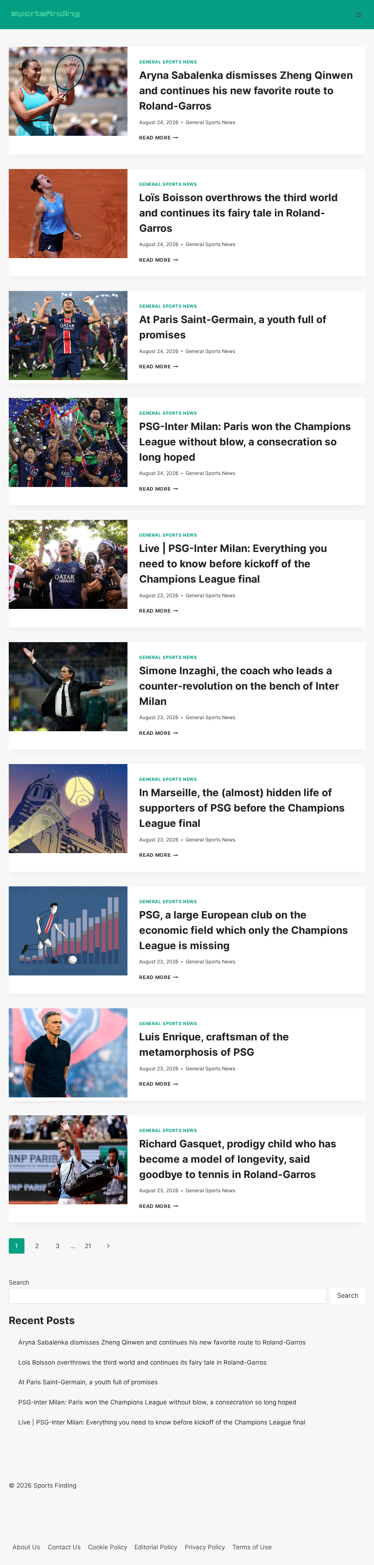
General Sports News (168, 62)
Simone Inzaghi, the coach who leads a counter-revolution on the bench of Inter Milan (239, 685)
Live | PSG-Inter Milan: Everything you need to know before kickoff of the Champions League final (233, 563)
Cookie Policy (107, 1547)
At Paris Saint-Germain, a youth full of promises (88, 1382)
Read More (158, 138)
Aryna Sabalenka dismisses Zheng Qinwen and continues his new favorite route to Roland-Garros (246, 90)
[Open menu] (358, 14)
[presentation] (68, 91)
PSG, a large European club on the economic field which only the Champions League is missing (243, 930)
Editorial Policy (155, 1547)
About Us (26, 1547)
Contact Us (64, 1547)
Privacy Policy (205, 1547)
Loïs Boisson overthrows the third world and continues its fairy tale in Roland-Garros (238, 212)
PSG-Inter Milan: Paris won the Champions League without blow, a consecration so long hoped (245, 441)
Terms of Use (252, 1547)
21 (88, 1246)
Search (19, 1282)
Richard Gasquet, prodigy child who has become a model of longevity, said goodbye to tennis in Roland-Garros (237, 1159)
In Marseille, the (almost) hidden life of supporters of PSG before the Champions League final (242, 807)
